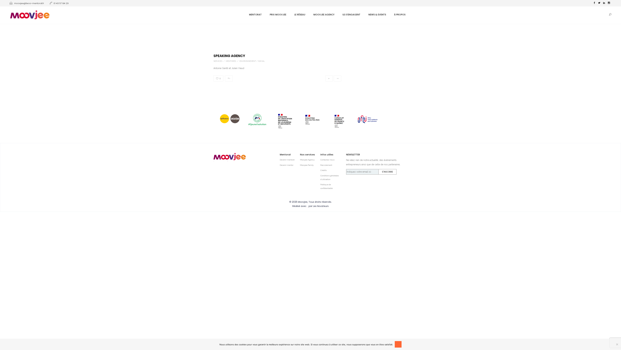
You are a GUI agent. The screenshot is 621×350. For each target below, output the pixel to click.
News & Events (377, 14)
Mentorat (255, 14)
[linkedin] (604, 3)
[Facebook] (594, 3)
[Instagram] (608, 3)
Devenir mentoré (287, 160)
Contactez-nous (327, 160)
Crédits (323, 170)
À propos (399, 14)
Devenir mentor (286, 165)
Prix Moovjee (278, 14)
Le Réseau (299, 14)
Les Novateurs (321, 206)
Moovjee (302, 202)
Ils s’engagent (351, 14)
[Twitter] (599, 3)
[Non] (617, 344)
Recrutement (326, 165)
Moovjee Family (307, 165)
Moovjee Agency (323, 14)
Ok (398, 344)
